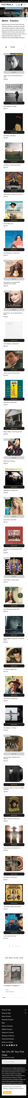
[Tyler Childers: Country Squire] (14, 566)
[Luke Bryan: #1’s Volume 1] (14, 863)
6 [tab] (18, 997)
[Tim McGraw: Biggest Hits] (14, 655)
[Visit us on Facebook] (5, 1045)
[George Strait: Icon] (14, 210)
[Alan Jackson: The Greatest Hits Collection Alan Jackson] (14, 268)
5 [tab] (15, 997)
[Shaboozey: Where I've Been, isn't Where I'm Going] (14, 774)
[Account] (19, 5)
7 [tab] (21, 997)
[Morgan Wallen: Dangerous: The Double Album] (14, 625)
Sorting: (13, 47)
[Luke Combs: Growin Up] (14, 922)
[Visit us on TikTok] (12, 1045)
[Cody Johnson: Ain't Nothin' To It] (14, 834)
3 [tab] (9, 997)
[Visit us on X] (14, 1045)
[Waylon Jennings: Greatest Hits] (14, 805)
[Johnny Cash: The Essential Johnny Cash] (14, 62)
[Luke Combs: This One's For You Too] (14, 180)
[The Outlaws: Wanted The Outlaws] (14, 893)
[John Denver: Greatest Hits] (14, 685)
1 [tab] (3, 997)
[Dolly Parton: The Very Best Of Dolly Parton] (14, 299)
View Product (10, 991)
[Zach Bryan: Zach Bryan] (14, 122)
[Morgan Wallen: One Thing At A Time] (14, 418)
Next (14, 996)
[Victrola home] (7, 4)
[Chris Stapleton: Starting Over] (14, 330)
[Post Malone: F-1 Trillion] (14, 714)
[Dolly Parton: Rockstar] (14, 447)
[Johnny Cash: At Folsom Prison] (14, 359)
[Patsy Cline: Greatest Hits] (14, 388)
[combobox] (16, 5)
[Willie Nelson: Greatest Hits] (14, 476)
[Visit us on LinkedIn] (7, 1045)
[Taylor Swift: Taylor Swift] (14, 506)
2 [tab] (6, 997)
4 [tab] (12, 997)
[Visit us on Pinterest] (16, 1045)
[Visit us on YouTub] (9, 1045)
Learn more (7, 1092)
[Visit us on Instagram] (2, 1045)
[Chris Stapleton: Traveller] (14, 92)
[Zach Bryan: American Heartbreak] (14, 151)
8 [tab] (24, 997)
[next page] (19, 946)
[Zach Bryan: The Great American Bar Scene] (14, 535)
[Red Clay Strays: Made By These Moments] (14, 743)
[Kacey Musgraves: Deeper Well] (14, 595)
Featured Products (5, 1)
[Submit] (24, 1061)
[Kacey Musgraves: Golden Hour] (14, 239)
